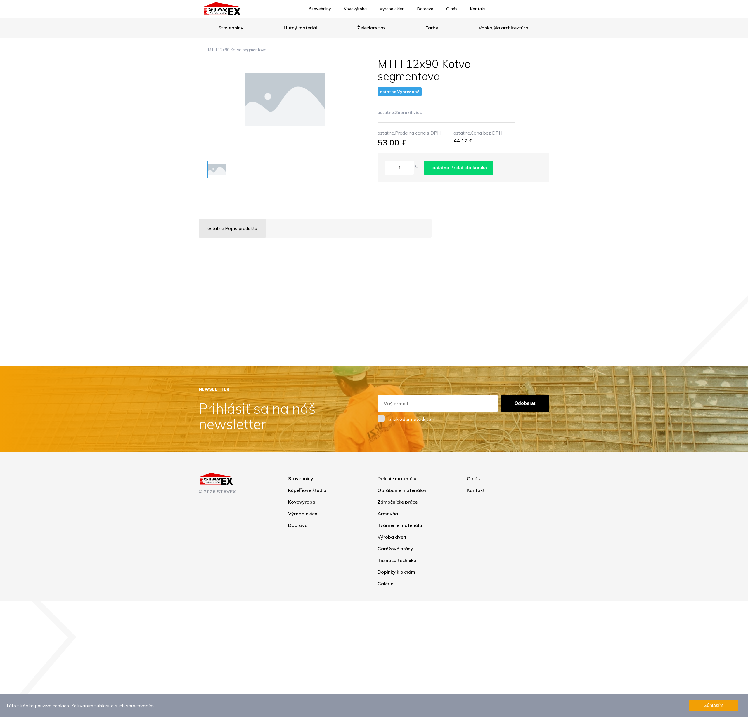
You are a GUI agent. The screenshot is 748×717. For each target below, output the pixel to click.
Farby (431, 28)
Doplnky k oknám (396, 572)
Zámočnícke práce (398, 502)
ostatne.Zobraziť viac (400, 112)
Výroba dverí (392, 537)
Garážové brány (395, 548)
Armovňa (388, 513)
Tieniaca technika (397, 560)
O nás (451, 8)
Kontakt (478, 8)
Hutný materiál (300, 28)
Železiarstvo (371, 28)
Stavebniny (320, 8)
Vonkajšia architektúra (503, 28)
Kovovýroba (355, 8)
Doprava (425, 8)
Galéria (386, 584)
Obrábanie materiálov (402, 490)
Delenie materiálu (397, 478)
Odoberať (525, 403)
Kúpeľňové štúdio (307, 490)
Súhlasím (713, 705)
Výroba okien (392, 8)
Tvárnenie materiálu (400, 525)
